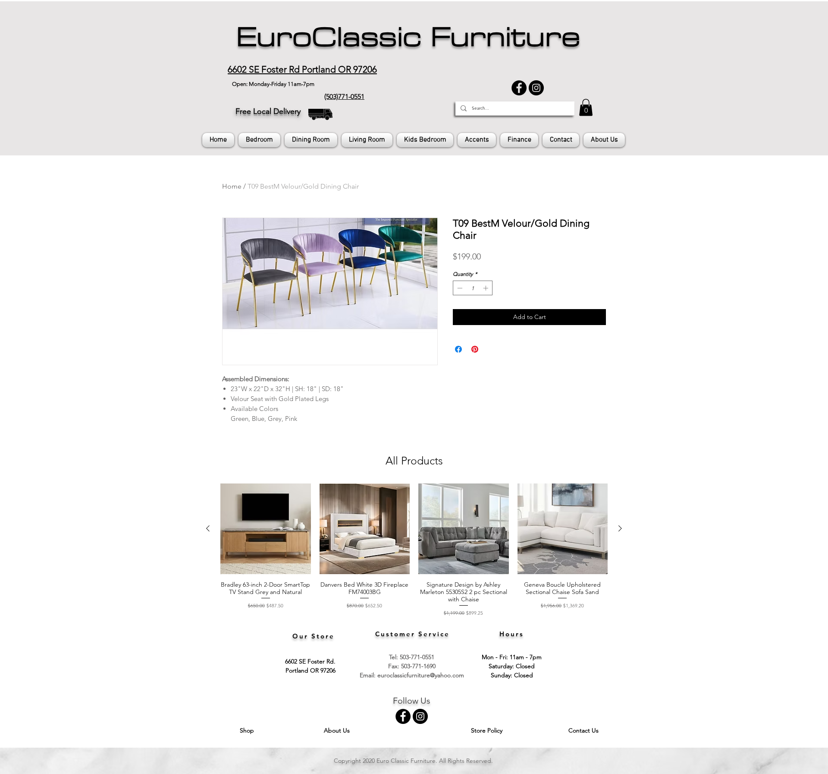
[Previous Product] (208, 528)
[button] (586, 107)
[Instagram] (536, 87)
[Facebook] (519, 87)
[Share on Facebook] (458, 349)
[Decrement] (459, 288)
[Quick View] (265, 528)
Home (232, 186)
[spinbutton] (473, 288)
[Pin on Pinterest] (475, 349)
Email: (368, 675)
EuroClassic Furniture (408, 37)
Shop (248, 730)
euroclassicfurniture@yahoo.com (420, 675)
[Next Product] (620, 528)
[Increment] (486, 288)
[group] (414, 550)
